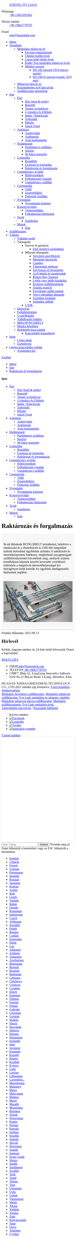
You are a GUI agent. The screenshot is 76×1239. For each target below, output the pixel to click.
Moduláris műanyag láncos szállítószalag (27, 701)
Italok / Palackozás (36, 115)
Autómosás (32, 136)
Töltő (28, 189)
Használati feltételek (45, 708)
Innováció (23, 308)
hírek (12, 336)
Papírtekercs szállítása (38, 147)
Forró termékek (60, 687)
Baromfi (30, 105)
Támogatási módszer (45, 266)
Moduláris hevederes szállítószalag (23, 694)
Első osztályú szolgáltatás (48, 249)
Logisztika (23, 157)
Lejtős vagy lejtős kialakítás (50, 280)
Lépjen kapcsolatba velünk (25, 347)
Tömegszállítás (34, 210)
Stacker (29, 150)
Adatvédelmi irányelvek (16, 708)
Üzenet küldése (11, 735)
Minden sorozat (34, 66)
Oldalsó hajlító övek (37, 56)
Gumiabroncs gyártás (30, 171)
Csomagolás (24, 185)
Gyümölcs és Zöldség (38, 112)
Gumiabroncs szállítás (38, 182)
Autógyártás (32, 133)
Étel (19, 98)
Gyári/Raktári (25, 315)
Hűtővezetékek (34, 175)
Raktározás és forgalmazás (41, 168)
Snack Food (32, 126)
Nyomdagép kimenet (38, 203)
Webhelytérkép (11, 690)
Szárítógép (31, 221)
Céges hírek (24, 340)
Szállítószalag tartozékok (32, 91)
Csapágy (38, 263)
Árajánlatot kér (26, 350)
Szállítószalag (17, 231)
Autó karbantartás (36, 140)
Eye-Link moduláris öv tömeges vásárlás (44, 697)
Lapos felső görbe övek (39, 59)
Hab (27, 228)
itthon (12, 41)
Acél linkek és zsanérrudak (49, 273)
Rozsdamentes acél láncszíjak (35, 87)
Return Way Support (45, 277)
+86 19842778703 (20, 25)
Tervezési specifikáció (46, 256)
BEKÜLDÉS (10, 659)
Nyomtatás (23, 199)
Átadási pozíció (42, 287)
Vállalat (14, 235)
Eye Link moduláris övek (38, 704)
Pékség (29, 122)
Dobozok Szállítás (36, 196)
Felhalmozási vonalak (38, 178)
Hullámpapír (25, 143)
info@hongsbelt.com (22, 35)
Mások (21, 224)
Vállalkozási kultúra (29, 319)
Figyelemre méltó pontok (48, 291)
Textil (20, 217)
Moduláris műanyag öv (31, 49)
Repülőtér (31, 161)
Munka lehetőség (27, 326)
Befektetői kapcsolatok (31, 329)
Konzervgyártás (27, 206)
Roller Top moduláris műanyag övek (47, 63)
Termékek (15, 45)
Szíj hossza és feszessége (48, 270)
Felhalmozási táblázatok (39, 214)
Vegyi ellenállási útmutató (48, 294)
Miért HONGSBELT (30, 322)
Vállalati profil (26, 238)
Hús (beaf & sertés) (37, 101)
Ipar (11, 94)
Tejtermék (31, 119)
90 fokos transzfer (36, 154)
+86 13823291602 (20, 15)
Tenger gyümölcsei (36, 108)
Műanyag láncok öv (29, 84)
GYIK (29, 305)
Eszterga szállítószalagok (48, 284)
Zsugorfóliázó (33, 192)
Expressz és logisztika (38, 164)
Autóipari (23, 129)
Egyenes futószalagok (38, 52)
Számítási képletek (44, 298)
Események (24, 343)
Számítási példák (43, 301)
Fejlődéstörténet (27, 312)
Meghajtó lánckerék (45, 259)
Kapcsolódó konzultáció (40, 333)
